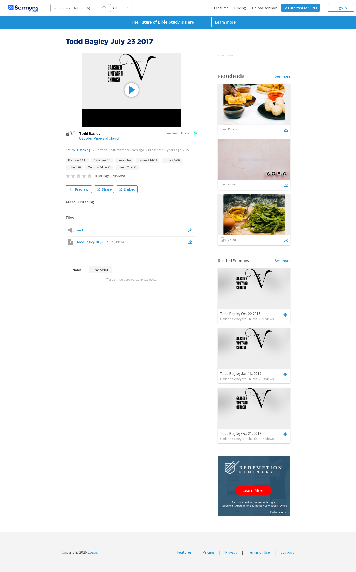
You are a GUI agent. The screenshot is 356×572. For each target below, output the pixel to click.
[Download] (286, 130)
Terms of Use (259, 552)
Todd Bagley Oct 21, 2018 (240, 433)
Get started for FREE (300, 7)
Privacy (231, 552)
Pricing (240, 7)
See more (282, 76)
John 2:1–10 (172, 160)
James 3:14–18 (147, 160)
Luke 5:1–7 (124, 160)
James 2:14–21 (127, 167)
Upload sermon (264, 7)
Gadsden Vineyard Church (99, 138)
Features (221, 7)
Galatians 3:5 (102, 160)
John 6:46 (74, 167)
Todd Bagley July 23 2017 (100, 242)
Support (287, 552)
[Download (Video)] (191, 242)
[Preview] (284, 314)
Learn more (225, 22)
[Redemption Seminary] (254, 486)
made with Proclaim (179, 133)
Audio (81, 230)
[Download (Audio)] (191, 230)
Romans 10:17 (77, 160)
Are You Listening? (79, 150)
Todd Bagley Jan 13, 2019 (240, 373)
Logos (92, 552)
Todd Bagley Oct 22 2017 (240, 313)
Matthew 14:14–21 (99, 167)
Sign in (341, 7)
